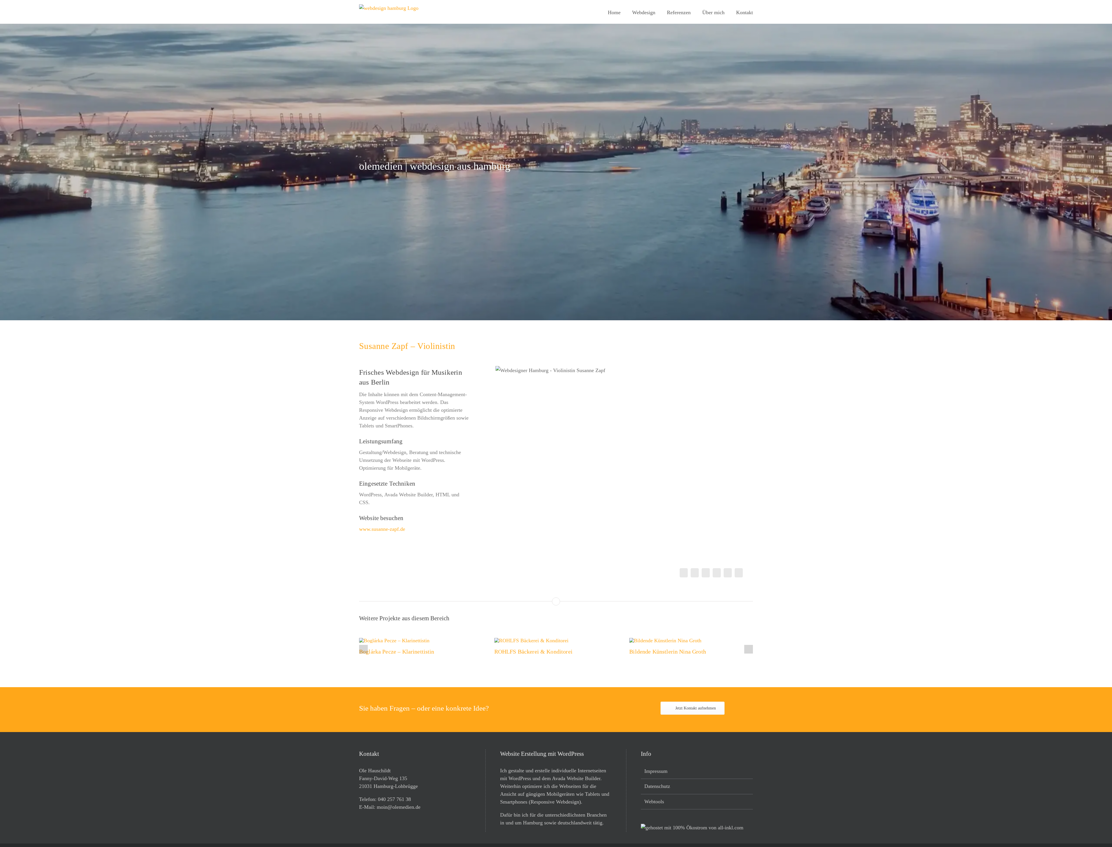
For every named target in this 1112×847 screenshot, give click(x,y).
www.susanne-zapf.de (382, 529)
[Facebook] (683, 573)
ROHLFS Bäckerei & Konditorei (533, 651)
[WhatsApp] (716, 573)
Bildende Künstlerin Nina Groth (667, 651)
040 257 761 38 (394, 799)
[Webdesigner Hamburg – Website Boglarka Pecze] (396, 636)
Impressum (655, 771)
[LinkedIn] (705, 573)
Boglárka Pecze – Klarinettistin (396, 651)
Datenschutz (657, 786)
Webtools (654, 801)
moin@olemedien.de (398, 807)
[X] (694, 573)
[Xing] (727, 573)
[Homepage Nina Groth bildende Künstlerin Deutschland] (667, 636)
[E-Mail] (738, 573)
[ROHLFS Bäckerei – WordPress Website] (533, 636)
